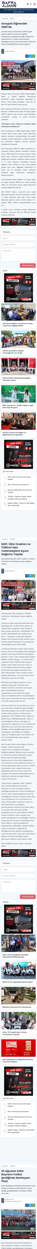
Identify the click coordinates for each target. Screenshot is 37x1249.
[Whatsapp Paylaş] (33, 56)
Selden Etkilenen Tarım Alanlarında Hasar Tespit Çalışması (18, 11)
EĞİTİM (12, 19)
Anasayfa (5, 19)
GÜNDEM (12, 539)
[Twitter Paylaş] (30, 56)
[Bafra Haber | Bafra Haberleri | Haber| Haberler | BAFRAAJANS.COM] (9, 4)
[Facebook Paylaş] (26, 56)
